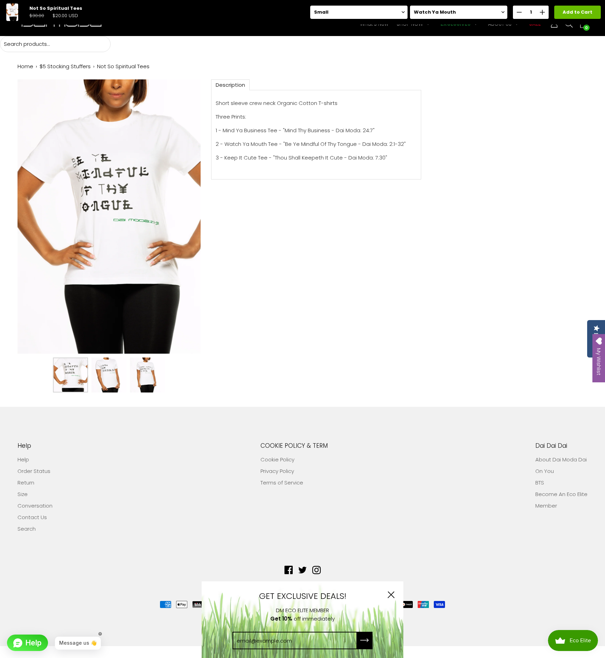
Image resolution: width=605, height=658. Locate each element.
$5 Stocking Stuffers (65, 66)
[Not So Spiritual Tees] (70, 375)
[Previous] (35, 217)
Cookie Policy (277, 459)
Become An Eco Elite (561, 494)
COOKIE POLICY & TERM (294, 446)
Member (546, 505)
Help (24, 446)
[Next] (183, 217)
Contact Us (32, 517)
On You (544, 471)
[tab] (230, 84)
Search (27, 528)
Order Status (34, 471)
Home (25, 66)
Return (26, 482)
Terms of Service (281, 482)
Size (23, 494)
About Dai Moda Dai (561, 459)
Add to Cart (577, 12)
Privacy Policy (277, 471)
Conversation (35, 505)
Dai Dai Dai (551, 446)
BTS (539, 482)
